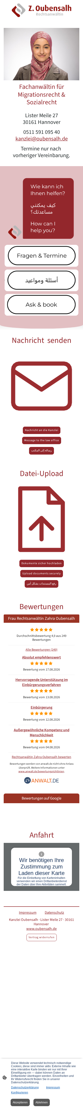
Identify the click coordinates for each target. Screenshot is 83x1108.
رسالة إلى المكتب (41, 450)
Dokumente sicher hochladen (41, 563)
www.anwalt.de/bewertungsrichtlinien (41, 771)
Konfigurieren (19, 1092)
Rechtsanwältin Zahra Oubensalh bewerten (41, 757)
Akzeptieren (20, 1102)
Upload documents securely (41, 573)
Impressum (53, 1087)
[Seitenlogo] (41, 10)
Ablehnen (42, 1102)
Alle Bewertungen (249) (41, 649)
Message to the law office (41, 440)
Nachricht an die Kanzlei (41, 430)
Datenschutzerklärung (25, 1087)
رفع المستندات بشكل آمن (41, 584)
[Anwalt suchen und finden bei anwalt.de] (41, 783)
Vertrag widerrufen (42, 937)
